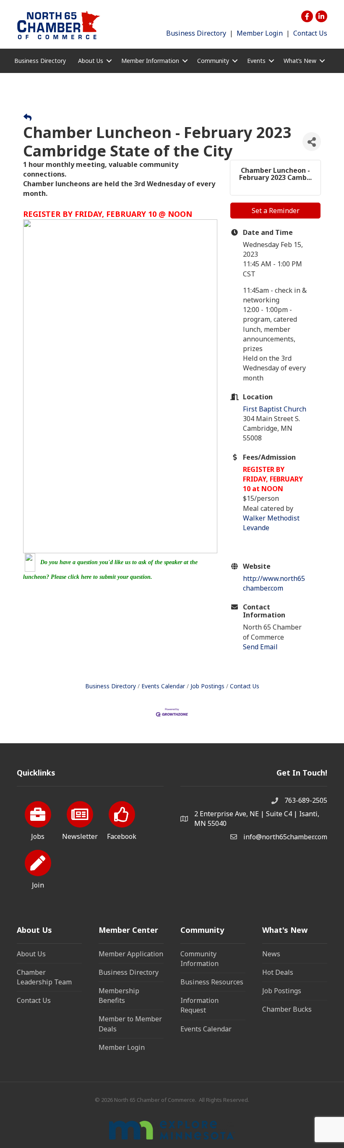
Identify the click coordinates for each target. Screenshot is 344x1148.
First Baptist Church (274, 409)
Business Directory (196, 33)
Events (256, 61)
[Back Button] (27, 117)
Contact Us (310, 33)
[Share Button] (311, 141)
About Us (31, 953)
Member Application (131, 953)
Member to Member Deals (130, 1023)
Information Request (199, 1005)
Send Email (260, 646)
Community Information (199, 958)
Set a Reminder (276, 210)
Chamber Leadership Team (44, 977)
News (271, 953)
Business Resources (211, 982)
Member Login (260, 33)
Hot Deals (277, 972)
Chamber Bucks (287, 1009)
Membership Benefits (119, 995)
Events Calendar (163, 686)
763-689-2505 (305, 800)
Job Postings (207, 686)
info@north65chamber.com (285, 836)
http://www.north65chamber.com (274, 583)
